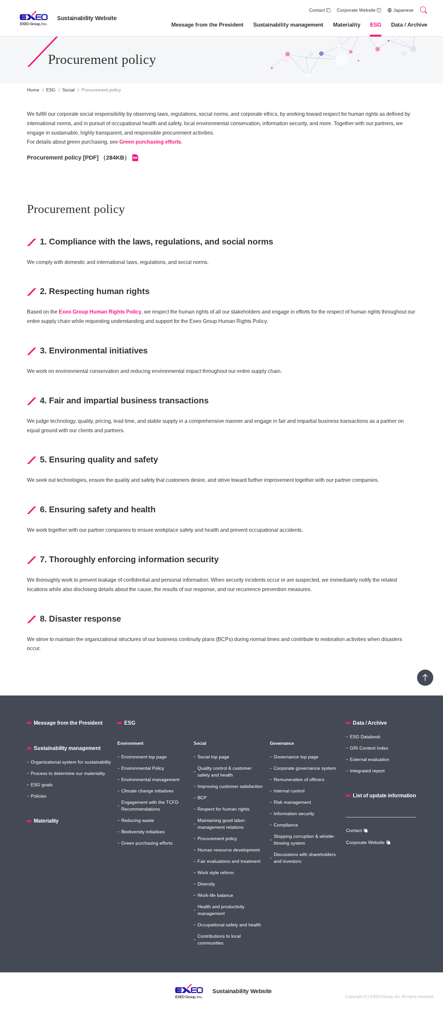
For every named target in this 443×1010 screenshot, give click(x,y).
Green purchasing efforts (150, 142)
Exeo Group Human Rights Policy (100, 312)
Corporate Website (356, 10)
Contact (317, 10)
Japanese (403, 10)
